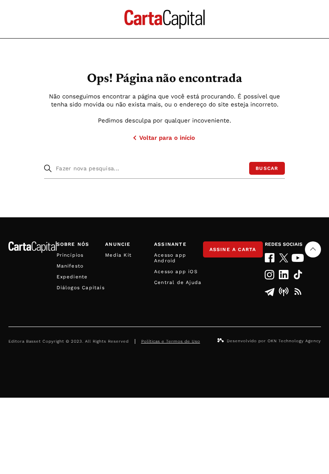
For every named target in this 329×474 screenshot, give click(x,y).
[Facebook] (270, 257)
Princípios (70, 255)
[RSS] (298, 291)
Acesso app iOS (176, 271)
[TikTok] (298, 275)
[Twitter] (284, 257)
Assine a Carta (232, 249)
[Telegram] (270, 291)
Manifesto (70, 266)
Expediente (72, 277)
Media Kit (118, 255)
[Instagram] (270, 275)
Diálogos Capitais (81, 287)
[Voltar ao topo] (313, 249)
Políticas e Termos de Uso (170, 341)
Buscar (267, 168)
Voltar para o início (167, 137)
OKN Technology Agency (294, 341)
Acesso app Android (170, 258)
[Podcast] (284, 291)
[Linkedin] (284, 274)
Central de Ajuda (177, 282)
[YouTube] (298, 258)
